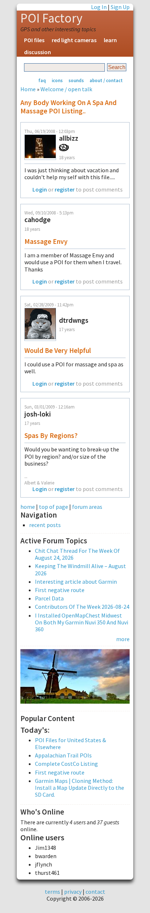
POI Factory (51, 18)
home (27, 506)
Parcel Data (49, 598)
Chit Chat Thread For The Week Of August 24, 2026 (77, 554)
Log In (99, 7)
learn (110, 40)
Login (39, 189)
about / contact (106, 80)
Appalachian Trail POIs (63, 755)
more (123, 639)
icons (57, 80)
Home (28, 89)
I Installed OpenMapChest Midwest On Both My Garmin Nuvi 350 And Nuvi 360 (81, 622)
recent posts (45, 525)
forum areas (87, 506)
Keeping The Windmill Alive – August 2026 (80, 569)
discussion (37, 52)
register (65, 189)
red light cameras (74, 40)
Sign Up (120, 7)
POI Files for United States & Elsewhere (70, 743)
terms (52, 891)
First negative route (59, 590)
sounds (76, 80)
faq (42, 80)
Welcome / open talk (66, 89)
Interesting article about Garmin (76, 581)
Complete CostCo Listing (66, 763)
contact (95, 891)
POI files (34, 40)
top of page (53, 506)
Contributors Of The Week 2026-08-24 (82, 606)
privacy (73, 891)
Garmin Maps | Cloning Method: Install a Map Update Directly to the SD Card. (79, 787)
